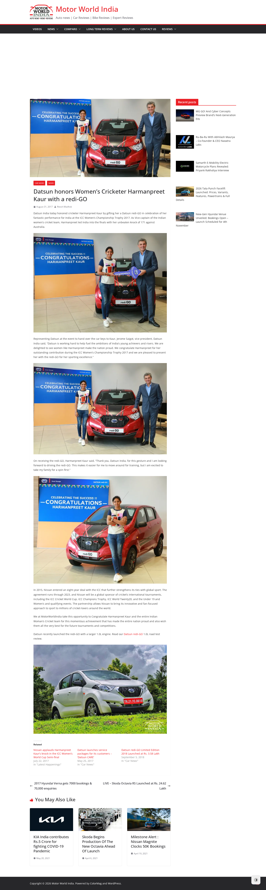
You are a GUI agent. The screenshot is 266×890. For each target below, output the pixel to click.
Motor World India (87, 9)
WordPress (114, 883)
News (51, 29)
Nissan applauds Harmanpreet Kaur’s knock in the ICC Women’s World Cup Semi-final (53, 753)
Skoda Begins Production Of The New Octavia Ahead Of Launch (98, 843)
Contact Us (148, 29)
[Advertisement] (133, 60)
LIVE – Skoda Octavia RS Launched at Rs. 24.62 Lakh (134, 786)
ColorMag (96, 883)
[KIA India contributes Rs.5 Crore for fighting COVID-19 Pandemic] (51, 811)
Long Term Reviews (99, 29)
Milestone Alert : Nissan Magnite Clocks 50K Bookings (148, 841)
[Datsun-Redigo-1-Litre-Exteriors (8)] (100, 689)
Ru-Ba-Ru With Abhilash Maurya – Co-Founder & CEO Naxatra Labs (215, 140)
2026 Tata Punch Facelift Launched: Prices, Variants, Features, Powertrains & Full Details (203, 194)
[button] (56, 29)
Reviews (167, 29)
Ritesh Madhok (64, 206)
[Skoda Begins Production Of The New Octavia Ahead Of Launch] (100, 811)
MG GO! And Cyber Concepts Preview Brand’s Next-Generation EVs (216, 115)
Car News (39, 183)
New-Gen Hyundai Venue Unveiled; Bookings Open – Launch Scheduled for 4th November (202, 219)
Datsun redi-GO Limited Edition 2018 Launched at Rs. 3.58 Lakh (140, 751)
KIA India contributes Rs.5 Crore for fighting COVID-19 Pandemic (51, 843)
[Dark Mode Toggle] (256, 880)
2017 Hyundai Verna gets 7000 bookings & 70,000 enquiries (63, 786)
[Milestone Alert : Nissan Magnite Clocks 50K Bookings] (148, 811)
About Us (128, 29)
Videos (37, 29)
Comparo (70, 29)
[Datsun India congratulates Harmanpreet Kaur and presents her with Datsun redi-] (100, 408)
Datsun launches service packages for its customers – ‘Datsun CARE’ (94, 753)
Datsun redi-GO (133, 634)
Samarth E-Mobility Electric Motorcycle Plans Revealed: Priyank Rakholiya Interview (212, 166)
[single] (100, 530)
